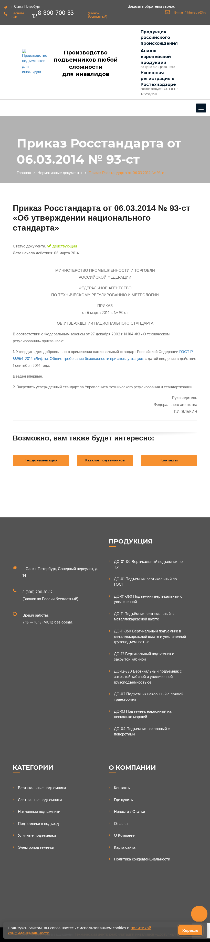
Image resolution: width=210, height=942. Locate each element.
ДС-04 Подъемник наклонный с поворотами (142, 732)
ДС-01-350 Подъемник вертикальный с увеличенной (148, 599)
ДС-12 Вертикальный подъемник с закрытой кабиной (144, 657)
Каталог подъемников (105, 460)
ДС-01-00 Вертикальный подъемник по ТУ (148, 564)
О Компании (124, 835)
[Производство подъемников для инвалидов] (34, 62)
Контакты (169, 460)
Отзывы (121, 824)
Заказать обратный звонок (151, 7)
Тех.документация (41, 460)
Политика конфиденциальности (142, 859)
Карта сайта (124, 847)
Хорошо (190, 930)
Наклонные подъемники (39, 812)
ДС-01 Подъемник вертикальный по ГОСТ (145, 582)
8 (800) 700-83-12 (37, 592)
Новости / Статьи (129, 812)
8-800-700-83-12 (54, 15)
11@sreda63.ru (195, 13)
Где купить (123, 800)
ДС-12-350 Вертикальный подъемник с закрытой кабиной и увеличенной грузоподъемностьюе (148, 677)
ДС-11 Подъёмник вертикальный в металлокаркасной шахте (144, 616)
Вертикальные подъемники (42, 788)
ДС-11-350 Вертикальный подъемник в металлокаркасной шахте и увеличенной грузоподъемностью (150, 637)
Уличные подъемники (37, 835)
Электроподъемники (36, 847)
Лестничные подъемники (40, 800)
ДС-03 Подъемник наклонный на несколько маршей (142, 714)
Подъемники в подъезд (38, 824)
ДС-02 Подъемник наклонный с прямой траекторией (148, 697)
